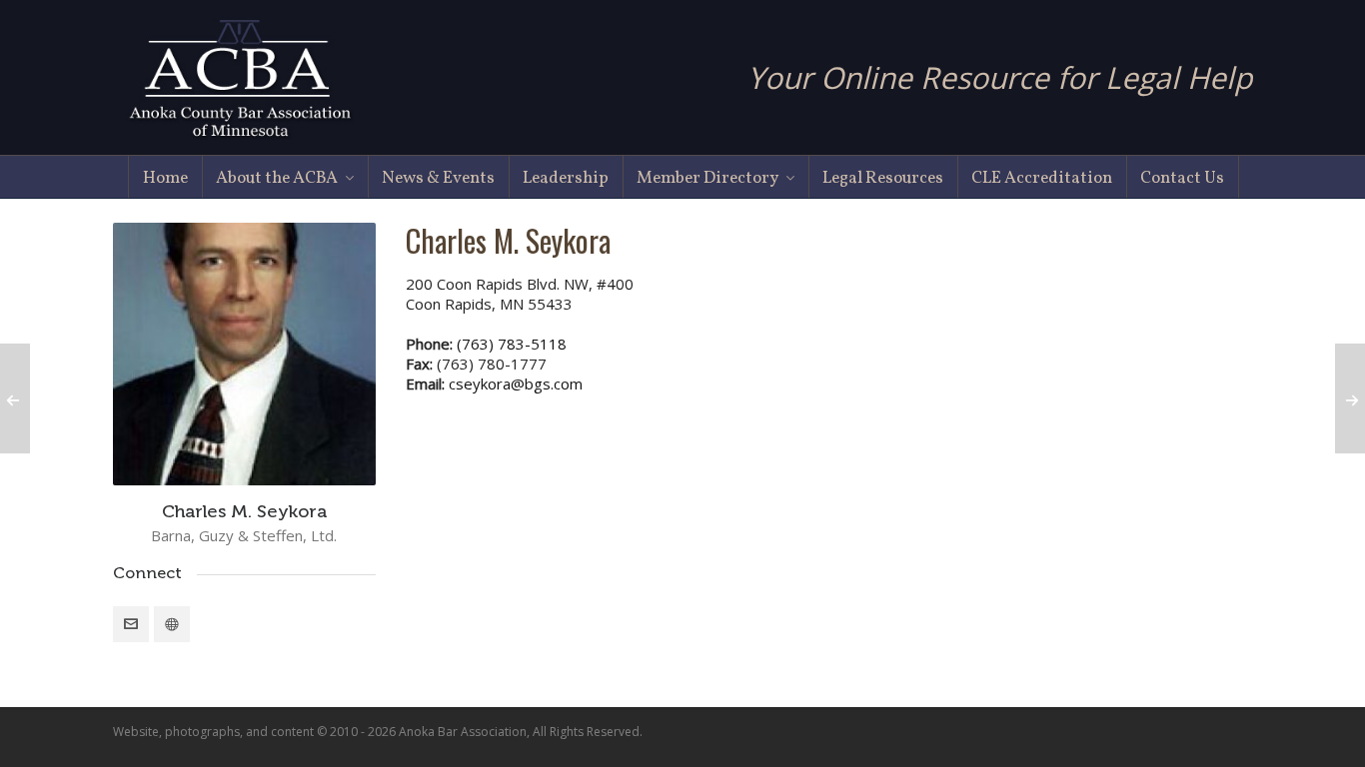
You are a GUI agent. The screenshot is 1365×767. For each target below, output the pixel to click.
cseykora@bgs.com (516, 383)
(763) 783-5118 (512, 344)
